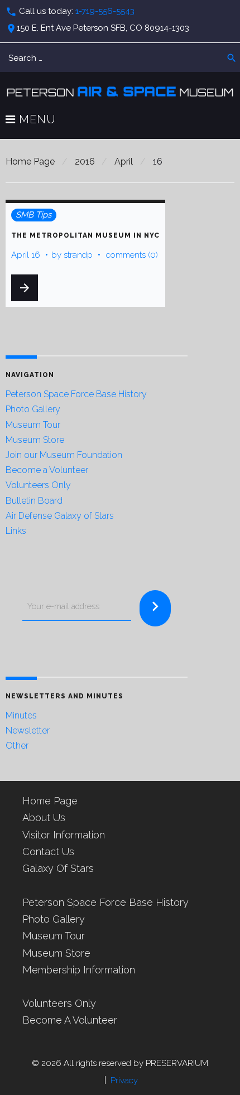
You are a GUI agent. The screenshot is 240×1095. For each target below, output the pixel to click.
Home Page (30, 161)
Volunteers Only (38, 485)
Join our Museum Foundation (64, 455)
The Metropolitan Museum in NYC (85, 235)
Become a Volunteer (47, 470)
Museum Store (35, 440)
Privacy (124, 1080)
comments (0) (132, 255)
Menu (36, 120)
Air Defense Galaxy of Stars (60, 515)
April (123, 161)
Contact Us (48, 851)
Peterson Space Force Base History (76, 394)
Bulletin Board (34, 500)
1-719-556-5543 (105, 11)
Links (16, 530)
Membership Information (78, 970)
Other (17, 745)
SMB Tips (33, 215)
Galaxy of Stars (58, 868)
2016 (85, 161)
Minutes (21, 715)
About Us (43, 817)
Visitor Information (63, 835)
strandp (78, 255)
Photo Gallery (33, 409)
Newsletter (28, 730)
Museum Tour (33, 424)
